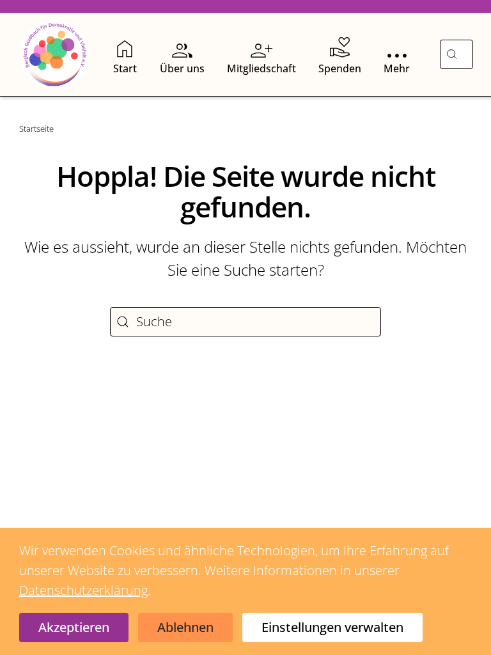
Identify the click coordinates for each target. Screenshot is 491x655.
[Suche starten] (452, 54)
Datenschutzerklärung (83, 590)
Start (125, 68)
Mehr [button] (397, 68)
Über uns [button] (182, 68)
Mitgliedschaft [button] (261, 68)
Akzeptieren (73, 627)
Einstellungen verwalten (332, 627)
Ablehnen (185, 627)
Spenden (339, 68)
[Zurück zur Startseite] (54, 54)
